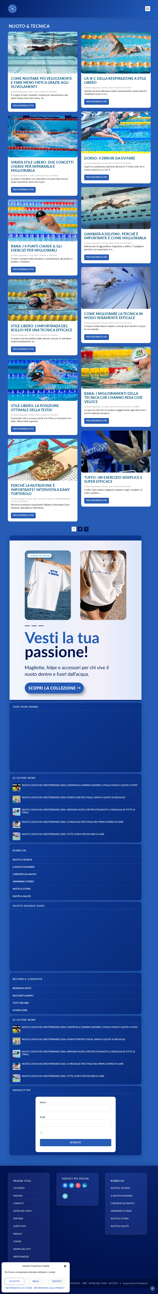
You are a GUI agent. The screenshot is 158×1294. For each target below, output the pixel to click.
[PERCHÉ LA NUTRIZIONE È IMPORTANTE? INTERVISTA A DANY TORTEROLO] (42, 460)
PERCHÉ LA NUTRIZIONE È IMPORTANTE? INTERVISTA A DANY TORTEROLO (40, 490)
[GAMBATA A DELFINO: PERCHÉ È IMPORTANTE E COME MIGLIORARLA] (116, 208)
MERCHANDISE (21, 1257)
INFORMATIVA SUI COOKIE (18, 1288)
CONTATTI (18, 1203)
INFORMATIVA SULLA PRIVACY (49, 1288)
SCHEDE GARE (20, 1010)
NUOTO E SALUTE (46, 499)
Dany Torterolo (19, 499)
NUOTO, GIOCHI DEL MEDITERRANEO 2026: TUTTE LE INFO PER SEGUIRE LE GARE (63, 834)
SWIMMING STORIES (23, 882)
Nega (36, 1281)
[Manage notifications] (152, 1288)
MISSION (17, 1196)
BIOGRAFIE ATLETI (22, 988)
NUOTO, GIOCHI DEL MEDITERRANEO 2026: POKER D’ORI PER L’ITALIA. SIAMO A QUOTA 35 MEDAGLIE (73, 798)
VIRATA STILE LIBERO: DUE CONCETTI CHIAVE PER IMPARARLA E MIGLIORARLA (42, 166)
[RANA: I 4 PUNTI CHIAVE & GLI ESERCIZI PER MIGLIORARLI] (42, 220)
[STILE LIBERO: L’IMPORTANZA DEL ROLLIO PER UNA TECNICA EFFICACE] (42, 300)
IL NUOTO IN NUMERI (23, 867)
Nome (43, 1102)
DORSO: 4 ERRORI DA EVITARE (109, 158)
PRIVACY (17, 1234)
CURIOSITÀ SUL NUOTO (24, 874)
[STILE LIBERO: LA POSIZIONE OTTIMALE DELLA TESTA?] (42, 380)
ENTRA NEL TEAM (22, 1211)
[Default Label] (84, 1185)
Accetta (14, 1281)
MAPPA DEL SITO (22, 1249)
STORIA (136, 407)
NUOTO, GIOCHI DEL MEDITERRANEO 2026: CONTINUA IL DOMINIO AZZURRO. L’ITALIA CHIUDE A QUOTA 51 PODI (79, 785)
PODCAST (75, 1283)
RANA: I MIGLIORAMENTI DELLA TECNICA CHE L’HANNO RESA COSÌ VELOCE (113, 398)
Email (42, 1117)
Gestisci (57, 1281)
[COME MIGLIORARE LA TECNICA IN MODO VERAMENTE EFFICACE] (116, 288)
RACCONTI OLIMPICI (23, 996)
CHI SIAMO (19, 1188)
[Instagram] (78, 1185)
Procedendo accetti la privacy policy (64, 1132)
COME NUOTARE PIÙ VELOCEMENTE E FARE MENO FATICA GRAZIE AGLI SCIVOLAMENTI (41, 83)
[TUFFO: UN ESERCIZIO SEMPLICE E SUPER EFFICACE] (116, 451)
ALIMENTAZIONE (62, 499)
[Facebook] (65, 1185)
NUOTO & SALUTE (22, 896)
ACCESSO (113, 1283)
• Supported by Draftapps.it (134, 1283)
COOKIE (17, 1242)
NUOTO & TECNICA (48, 92)
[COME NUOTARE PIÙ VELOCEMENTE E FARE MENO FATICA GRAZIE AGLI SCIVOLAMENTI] (42, 53)
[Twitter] (71, 1185)
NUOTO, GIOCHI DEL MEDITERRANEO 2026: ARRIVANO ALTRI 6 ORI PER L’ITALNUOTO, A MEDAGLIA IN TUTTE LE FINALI (78, 811)
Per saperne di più (23, 106)
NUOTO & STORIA (22, 889)
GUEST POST (19, 1226)
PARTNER (18, 1219)
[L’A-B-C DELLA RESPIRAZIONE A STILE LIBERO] (116, 53)
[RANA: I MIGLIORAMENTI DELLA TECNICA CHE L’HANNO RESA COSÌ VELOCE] (116, 368)
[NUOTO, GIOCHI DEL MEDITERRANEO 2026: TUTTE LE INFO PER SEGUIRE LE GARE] (16, 836)
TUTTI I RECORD (21, 1003)
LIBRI (84, 1283)
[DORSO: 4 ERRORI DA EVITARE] (116, 132)
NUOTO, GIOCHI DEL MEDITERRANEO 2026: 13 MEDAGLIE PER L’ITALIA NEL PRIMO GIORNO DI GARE (72, 822)
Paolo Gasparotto (20, 92)
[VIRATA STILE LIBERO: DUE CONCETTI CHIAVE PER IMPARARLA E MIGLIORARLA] (42, 136)
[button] (65, 1266)
